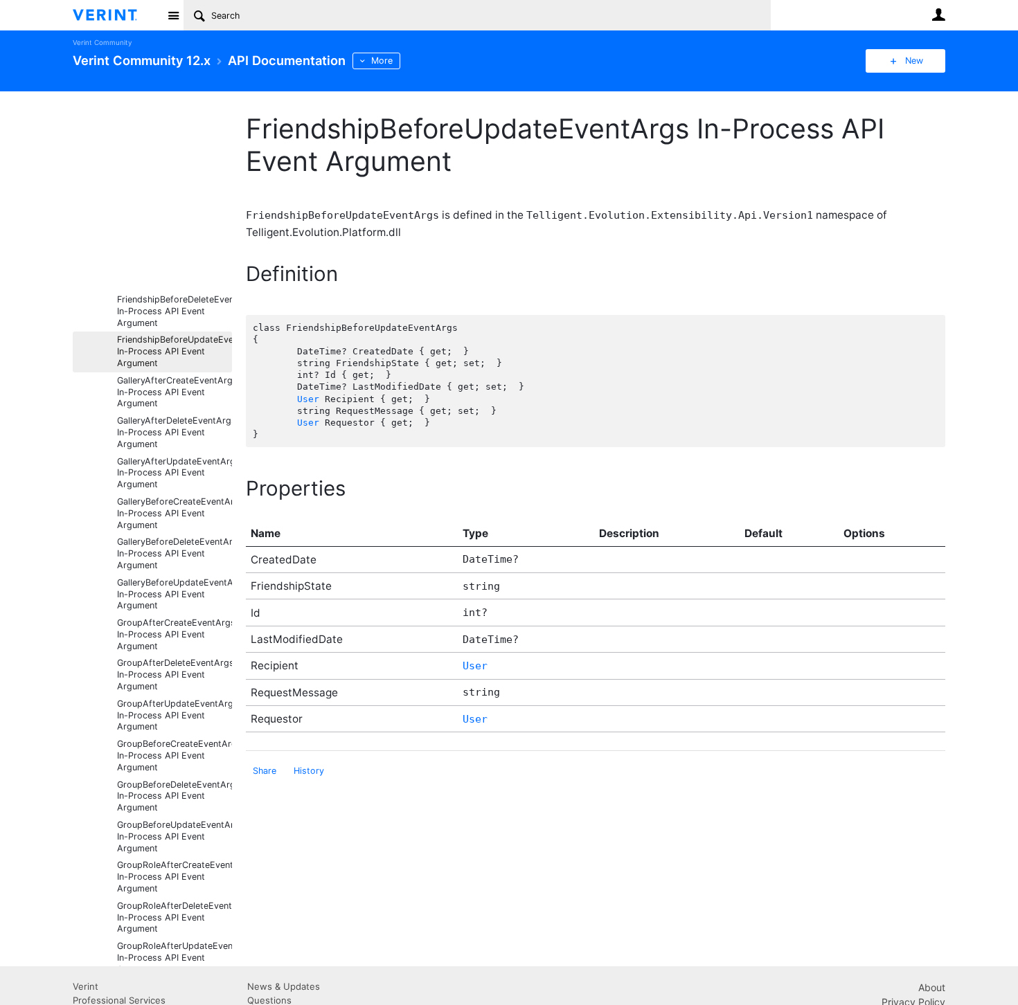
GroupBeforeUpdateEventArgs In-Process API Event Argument (174, 836)
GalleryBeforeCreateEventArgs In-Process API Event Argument (174, 513)
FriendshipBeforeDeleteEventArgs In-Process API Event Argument (174, 311)
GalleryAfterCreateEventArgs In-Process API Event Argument (174, 392)
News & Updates (283, 986)
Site (173, 15)
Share (264, 771)
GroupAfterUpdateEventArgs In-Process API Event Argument (174, 715)
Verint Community (102, 42)
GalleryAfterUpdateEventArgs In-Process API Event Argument (174, 473)
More (382, 60)
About (931, 987)
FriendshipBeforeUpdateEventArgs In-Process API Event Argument (174, 351)
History (309, 771)
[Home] (116, 15)
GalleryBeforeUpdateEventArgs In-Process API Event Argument (174, 594)
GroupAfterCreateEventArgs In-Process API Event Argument (174, 634)
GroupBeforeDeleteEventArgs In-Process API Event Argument (174, 796)
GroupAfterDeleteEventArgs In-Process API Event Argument (174, 674)
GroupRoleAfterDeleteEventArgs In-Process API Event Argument (174, 917)
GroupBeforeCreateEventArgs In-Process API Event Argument (174, 755)
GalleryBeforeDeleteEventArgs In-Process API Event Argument (174, 553)
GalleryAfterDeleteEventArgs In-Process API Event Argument (174, 432)
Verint (85, 986)
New (914, 60)
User (938, 14)
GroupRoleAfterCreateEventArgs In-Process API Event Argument (174, 877)
